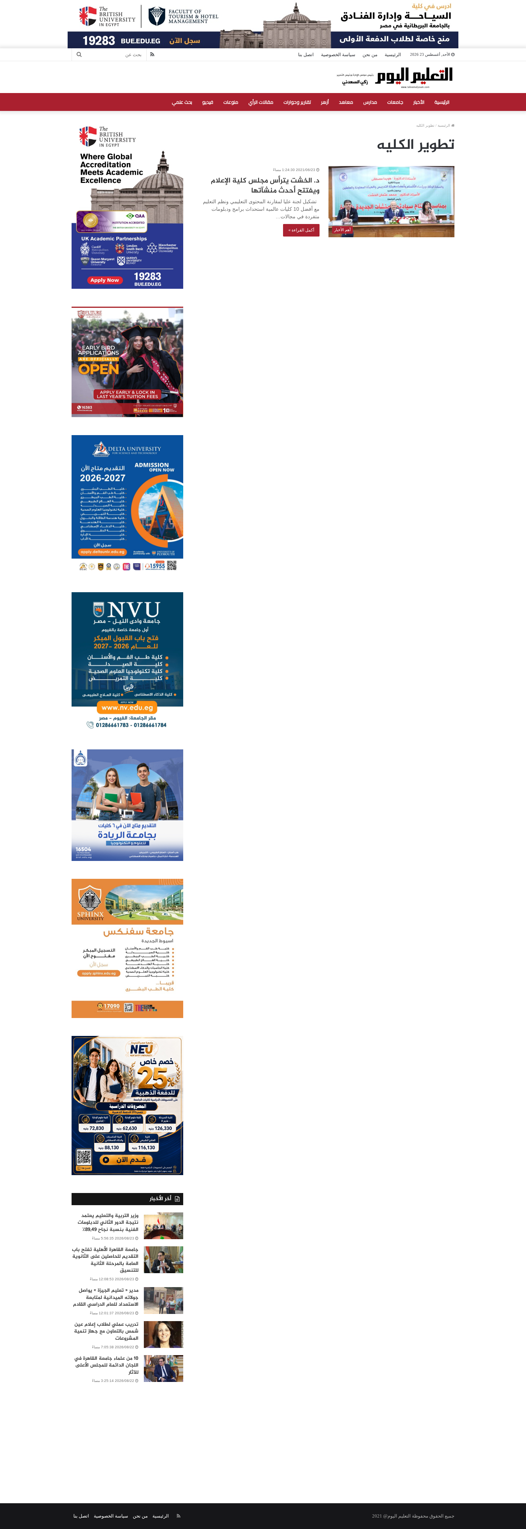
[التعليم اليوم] (394, 77)
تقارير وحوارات (297, 102)
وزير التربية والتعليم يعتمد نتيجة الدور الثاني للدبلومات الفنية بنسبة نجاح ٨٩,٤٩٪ (108, 1223)
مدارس (370, 102)
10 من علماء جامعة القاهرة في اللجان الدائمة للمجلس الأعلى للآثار (106, 1365)
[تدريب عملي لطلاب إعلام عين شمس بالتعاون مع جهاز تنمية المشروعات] (163, 1334)
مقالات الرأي (260, 102)
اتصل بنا (306, 54)
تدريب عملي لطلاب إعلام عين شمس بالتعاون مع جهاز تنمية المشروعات (106, 1331)
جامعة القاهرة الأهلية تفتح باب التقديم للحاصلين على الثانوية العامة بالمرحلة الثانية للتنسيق (105, 1260)
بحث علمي (182, 102)
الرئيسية (393, 54)
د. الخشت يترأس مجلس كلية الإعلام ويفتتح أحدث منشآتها (265, 186)
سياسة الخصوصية (338, 54)
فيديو (207, 102)
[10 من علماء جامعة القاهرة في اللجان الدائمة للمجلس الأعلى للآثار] (163, 1368)
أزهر (325, 102)
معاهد (346, 102)
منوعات (230, 102)
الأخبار (418, 102)
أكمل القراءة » (301, 230)
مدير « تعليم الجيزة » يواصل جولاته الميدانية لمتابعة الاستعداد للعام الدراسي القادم (105, 1297)
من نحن (370, 54)
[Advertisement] (263, 1435)
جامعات (395, 102)
